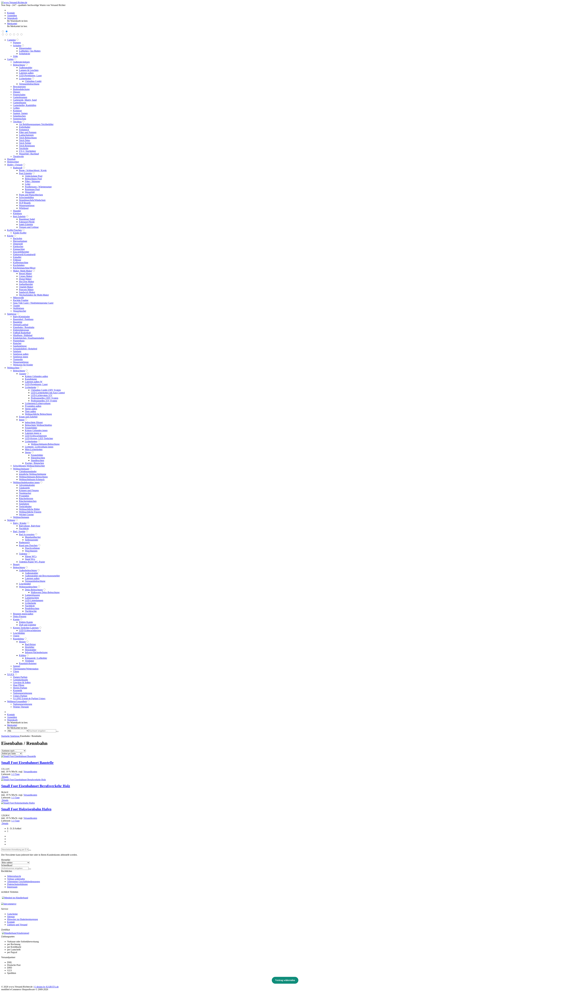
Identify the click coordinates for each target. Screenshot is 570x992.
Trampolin (18, 359)
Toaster (16, 305)
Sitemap (11, 916)
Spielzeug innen (20, 356)
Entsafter (17, 257)
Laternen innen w (33, 433)
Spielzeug (11, 314)
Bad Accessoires (26, 534)
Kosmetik (17, 690)
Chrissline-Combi (33, 81)
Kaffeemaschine (20, 262)
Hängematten (25, 48)
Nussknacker (25, 493)
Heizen (22, 641)
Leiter (27, 184)
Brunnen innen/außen (23, 613)
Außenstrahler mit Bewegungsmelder (42, 575)
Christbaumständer (28, 471)
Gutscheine (12, 914)
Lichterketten (25, 78)
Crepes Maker (25, 276)
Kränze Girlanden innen (36, 430)
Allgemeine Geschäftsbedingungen (23, 881)
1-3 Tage (15, 774)
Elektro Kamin (26, 622)
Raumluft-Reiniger (28, 663)
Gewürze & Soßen (22, 682)
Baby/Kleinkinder (21, 316)
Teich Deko (24, 140)
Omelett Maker (26, 287)
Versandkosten (30, 771)
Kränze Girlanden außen (36, 376)
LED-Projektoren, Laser (30, 75)
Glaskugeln (24, 487)
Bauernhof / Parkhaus (23, 319)
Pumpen (17, 42)
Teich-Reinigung (27, 145)
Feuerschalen (19, 94)
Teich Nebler (25, 143)
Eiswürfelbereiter (21, 252)
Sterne (28, 452)
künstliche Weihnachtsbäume (32, 474)
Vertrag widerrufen (16, 879)
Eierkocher (18, 246)
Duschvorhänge (32, 548)
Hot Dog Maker (26, 281)
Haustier (17, 211)
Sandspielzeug (20, 346)
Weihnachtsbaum (21, 468)
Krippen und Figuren (29, 490)
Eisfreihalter (24, 127)
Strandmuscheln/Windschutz (32, 200)
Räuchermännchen (28, 501)
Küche (10, 235)
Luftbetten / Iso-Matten (30, 51)
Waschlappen (31, 550)
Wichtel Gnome (26, 514)
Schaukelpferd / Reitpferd (25, 348)
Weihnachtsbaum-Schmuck (32, 479)
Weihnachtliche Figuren (30, 512)
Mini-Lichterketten (33, 449)
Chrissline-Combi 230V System (46, 390)
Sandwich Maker (27, 292)
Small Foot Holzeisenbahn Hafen (26, 809)
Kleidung (17, 213)
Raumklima (18, 638)
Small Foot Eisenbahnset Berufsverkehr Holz (35, 786)
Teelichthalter (25, 506)
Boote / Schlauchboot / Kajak (33, 170)
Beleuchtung (19, 65)
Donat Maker (25, 279)
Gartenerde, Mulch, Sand (25, 100)
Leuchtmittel (25, 583)
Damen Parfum (20, 677)
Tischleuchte (31, 611)
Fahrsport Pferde (27, 222)
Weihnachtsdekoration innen (26, 482)
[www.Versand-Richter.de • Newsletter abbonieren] (30, 850)
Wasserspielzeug (26, 205)
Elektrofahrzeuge (21, 330)
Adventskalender (27, 485)
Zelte (15, 56)
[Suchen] (57, 731)
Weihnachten (13, 367)
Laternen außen (26, 73)
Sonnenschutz (19, 118)
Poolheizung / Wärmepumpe (38, 186)
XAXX (10, 674)
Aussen (22, 373)
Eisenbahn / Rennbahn (23, 327)
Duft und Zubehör (27, 624)
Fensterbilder (31, 427)
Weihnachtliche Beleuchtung (38, 414)
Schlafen (17, 45)
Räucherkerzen (26, 498)
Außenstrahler (25, 67)
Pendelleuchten (32, 608)
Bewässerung (19, 86)
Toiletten (23, 553)
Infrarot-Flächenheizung (36, 652)
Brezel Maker (25, 273)
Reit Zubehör (19, 216)
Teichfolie (23, 148)
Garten (10, 59)
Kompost (17, 110)
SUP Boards (25, 202)
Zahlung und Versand (17, 924)
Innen (21, 419)
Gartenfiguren (19, 102)
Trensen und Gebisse (29, 227)
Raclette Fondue (20, 300)
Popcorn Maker (26, 289)
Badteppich (24, 542)
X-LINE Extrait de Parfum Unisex (29, 698)
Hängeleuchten (38, 457)
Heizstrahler (30, 649)
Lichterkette (30, 387)
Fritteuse (17, 260)
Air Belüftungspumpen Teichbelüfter (36, 124)
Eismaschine (19, 249)
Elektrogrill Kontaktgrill (24, 254)
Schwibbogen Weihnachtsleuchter (29, 465)
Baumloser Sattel (27, 219)
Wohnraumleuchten (28, 586)
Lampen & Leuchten (28, 70)
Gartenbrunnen (20, 97)
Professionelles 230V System (44, 398)
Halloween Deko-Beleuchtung (45, 592)
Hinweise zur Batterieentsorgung (22, 919)
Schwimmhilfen (26, 197)
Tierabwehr (18, 156)
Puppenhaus (18, 340)
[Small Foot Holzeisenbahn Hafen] (18, 803)
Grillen (16, 108)
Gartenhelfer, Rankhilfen (24, 105)
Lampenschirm (32, 597)
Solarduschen (19, 116)
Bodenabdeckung (21, 89)
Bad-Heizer (30, 644)
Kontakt (11, 922)
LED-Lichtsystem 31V (41, 395)
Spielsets (17, 351)
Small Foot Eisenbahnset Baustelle (27, 763)
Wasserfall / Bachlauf (29, 153)
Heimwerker (13, 161)
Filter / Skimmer (32, 181)
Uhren (16, 671)
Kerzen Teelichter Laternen (26, 627)
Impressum (12, 887)
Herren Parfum (20, 687)
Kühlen (22, 655)
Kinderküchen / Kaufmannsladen (28, 338)
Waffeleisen (18, 308)
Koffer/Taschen (14, 230)
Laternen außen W (33, 381)
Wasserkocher (19, 311)
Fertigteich (24, 129)
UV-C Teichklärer (27, 151)
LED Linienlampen (34, 600)
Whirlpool (23, 208)
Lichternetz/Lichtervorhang (37, 403)
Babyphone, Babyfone (29, 526)
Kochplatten (18, 265)
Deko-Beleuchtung (34, 589)
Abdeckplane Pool (33, 176)
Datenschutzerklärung (17, 884)
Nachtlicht (24, 528)
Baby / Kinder (19, 523)
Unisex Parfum (20, 696)
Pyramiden (24, 496)
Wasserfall (30, 192)
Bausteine (17, 322)
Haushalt (11, 159)
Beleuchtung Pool (33, 178)
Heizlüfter (29, 647)
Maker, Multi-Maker (22, 271)
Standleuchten (37, 460)
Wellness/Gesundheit (17, 701)
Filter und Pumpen (27, 132)
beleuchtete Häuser (34, 422)
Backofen (17, 238)
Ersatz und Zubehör (28, 416)
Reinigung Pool (32, 189)
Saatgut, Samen (20, 113)
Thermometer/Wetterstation (25, 668)
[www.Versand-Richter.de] (14, 2)
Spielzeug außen (20, 354)
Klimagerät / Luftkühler (36, 658)
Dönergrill (18, 244)
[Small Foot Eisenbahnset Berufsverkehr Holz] (23, 779)
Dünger (16, 92)
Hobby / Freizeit (14, 164)
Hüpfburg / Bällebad (22, 335)
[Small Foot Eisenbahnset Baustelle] (18, 756)
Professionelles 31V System (44, 400)
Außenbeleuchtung (28, 570)
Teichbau (17, 121)
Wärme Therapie (21, 707)
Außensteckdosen (21, 62)
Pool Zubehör (25, 173)
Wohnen (11, 520)
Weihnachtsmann (21, 517)
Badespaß (17, 167)
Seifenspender (31, 539)
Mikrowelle (18, 297)
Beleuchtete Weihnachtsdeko (38, 425)
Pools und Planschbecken (31, 194)
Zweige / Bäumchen (34, 463)
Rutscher (17, 343)
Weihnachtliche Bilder (29, 509)
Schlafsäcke (24, 53)
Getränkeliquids (20, 679)
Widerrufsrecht (14, 876)
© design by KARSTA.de (46, 986)
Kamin (16, 619)
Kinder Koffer (19, 233)
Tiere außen (30, 411)
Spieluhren (24, 504)
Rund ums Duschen (28, 545)
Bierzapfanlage (20, 241)
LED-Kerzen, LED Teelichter (39, 438)
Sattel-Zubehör (26, 224)
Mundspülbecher (33, 537)
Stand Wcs (30, 559)
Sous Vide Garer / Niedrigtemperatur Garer (33, 303)
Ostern (16, 635)
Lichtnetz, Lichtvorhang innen (39, 446)
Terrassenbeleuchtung (29, 84)
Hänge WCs (31, 556)
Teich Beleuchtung (28, 137)
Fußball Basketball (22, 332)
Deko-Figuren (19, 616)
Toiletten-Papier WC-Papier (32, 561)
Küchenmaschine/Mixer (24, 268)
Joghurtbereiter (26, 284)
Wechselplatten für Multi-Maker (34, 295)
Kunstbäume (31, 379)
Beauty (16, 564)
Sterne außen (31, 408)
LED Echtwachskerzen (36, 435)
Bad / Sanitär (19, 531)
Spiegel (16, 666)
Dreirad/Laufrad (20, 324)
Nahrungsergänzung (22, 693)
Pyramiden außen (33, 406)
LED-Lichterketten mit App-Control (48, 392)
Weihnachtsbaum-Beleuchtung (45, 444)
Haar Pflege (18, 685)
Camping (11, 40)
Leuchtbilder (19, 633)
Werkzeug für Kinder (23, 364)
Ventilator (29, 660)
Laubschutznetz (26, 135)
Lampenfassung (32, 595)
